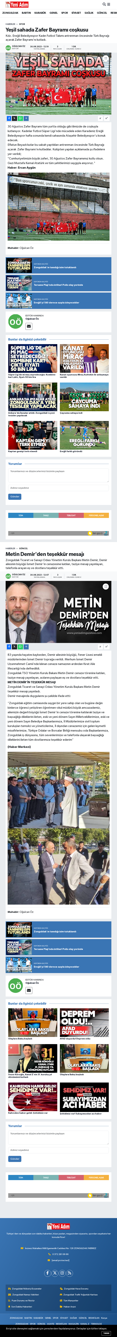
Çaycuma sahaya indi (71, 413)
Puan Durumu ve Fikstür (23, 1300)
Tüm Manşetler (70, 1300)
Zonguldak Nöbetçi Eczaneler (27, 1289)
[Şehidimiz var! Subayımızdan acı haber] (84, 1097)
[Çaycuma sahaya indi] (84, 397)
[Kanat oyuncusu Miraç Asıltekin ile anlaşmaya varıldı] (84, 358)
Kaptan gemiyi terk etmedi (22, 451)
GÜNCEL (102, 13)
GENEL (54, 13)
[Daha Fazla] (26, 118)
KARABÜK (40, 13)
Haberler (10, 24)
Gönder (14, 496)
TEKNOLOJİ (96, 1324)
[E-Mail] (28, 326)
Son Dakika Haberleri (21, 1307)
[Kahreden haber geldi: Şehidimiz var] (32, 1096)
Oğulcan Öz (32, 319)
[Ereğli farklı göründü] (84, 435)
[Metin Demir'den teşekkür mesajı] (59, 612)
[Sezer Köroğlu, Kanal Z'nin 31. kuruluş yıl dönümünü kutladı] (32, 1058)
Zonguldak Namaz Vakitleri (25, 1295)
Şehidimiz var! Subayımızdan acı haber (81, 1114)
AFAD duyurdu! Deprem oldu (75, 1039)
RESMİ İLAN (94, 1318)
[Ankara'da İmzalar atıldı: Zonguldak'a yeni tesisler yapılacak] (32, 397)
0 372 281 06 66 (60, 1254)
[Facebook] (47, 1273)
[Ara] (104, 4)
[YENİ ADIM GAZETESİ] (17, 5)
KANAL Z (85, 1324)
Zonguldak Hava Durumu (76, 1289)
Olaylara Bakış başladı (20, 1039)
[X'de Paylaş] (14, 118)
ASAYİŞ (50, 1324)
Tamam (106, 1333)
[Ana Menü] (108, 4)
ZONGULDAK (10, 13)
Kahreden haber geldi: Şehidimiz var (28, 1113)
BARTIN (26, 13)
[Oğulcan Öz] (15, 321)
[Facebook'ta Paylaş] (9, 118)
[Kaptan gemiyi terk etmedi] (32, 435)
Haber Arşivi (70, 1307)
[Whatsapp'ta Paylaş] (20, 118)
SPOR (64, 13)
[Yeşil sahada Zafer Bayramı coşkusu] (59, 84)
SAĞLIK (89, 13)
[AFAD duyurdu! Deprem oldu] (84, 1022)
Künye (104, 1318)
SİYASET (76, 13)
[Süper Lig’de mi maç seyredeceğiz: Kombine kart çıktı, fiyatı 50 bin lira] (32, 358)
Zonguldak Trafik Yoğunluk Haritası (80, 1295)
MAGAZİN (74, 1324)
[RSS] (69, 1273)
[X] (54, 1273)
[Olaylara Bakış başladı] (32, 1022)
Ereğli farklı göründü (71, 451)
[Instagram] (62, 1273)
